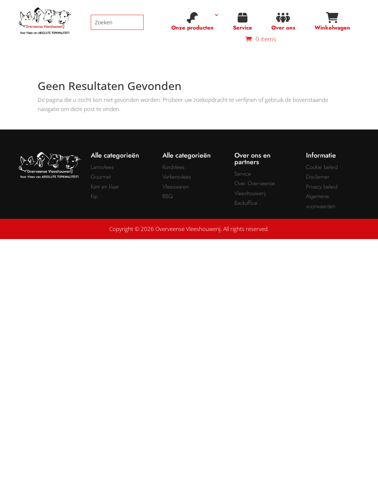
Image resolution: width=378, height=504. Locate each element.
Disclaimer (317, 177)
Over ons (283, 28)
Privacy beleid (321, 187)
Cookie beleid (322, 167)
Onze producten (192, 28)
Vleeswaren (175, 187)
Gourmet (101, 177)
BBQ (167, 196)
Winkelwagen (332, 28)
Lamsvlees (102, 167)
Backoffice (245, 203)
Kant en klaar (105, 187)
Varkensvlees (176, 177)
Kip (94, 196)
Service (242, 28)
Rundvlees (173, 167)
